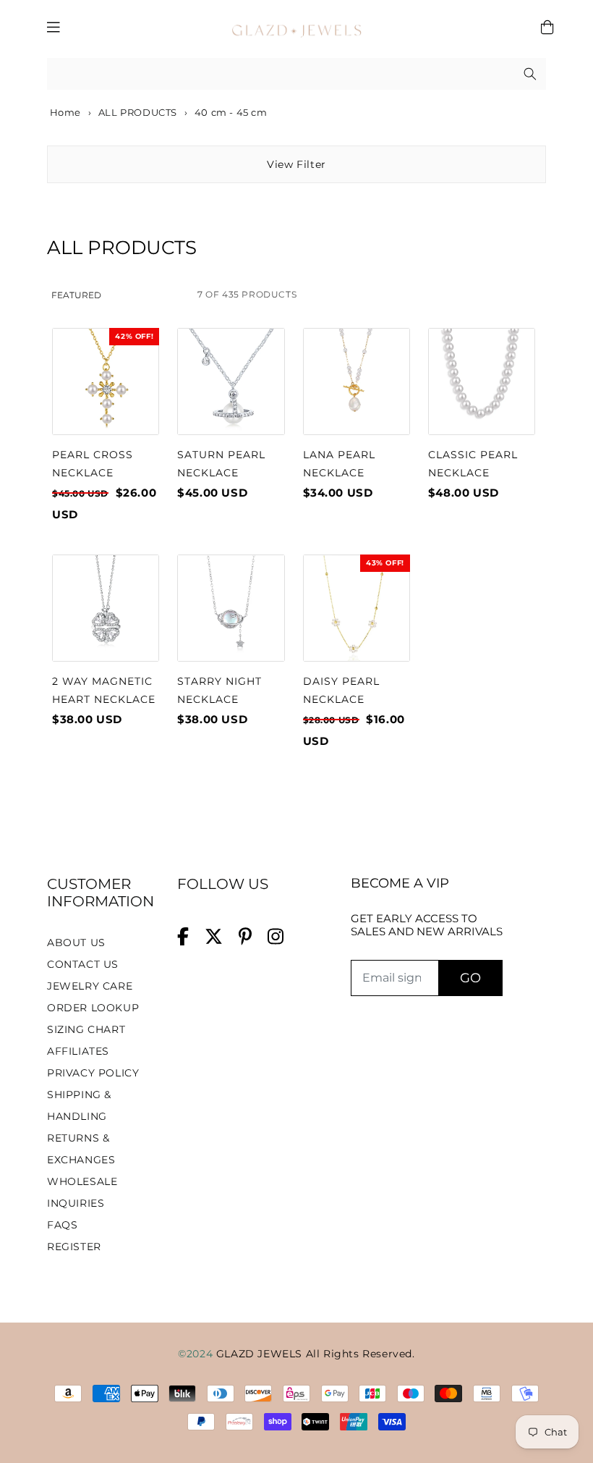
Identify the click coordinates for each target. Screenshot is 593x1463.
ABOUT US (76, 942)
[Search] (530, 74)
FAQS (62, 1224)
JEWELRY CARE (89, 985)
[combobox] (296, 74)
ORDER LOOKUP (93, 1007)
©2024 (197, 1353)
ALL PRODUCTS (137, 112)
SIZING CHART (86, 1029)
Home (64, 112)
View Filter (296, 164)
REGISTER (74, 1246)
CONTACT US (83, 964)
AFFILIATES (78, 1051)
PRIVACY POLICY (93, 1072)
